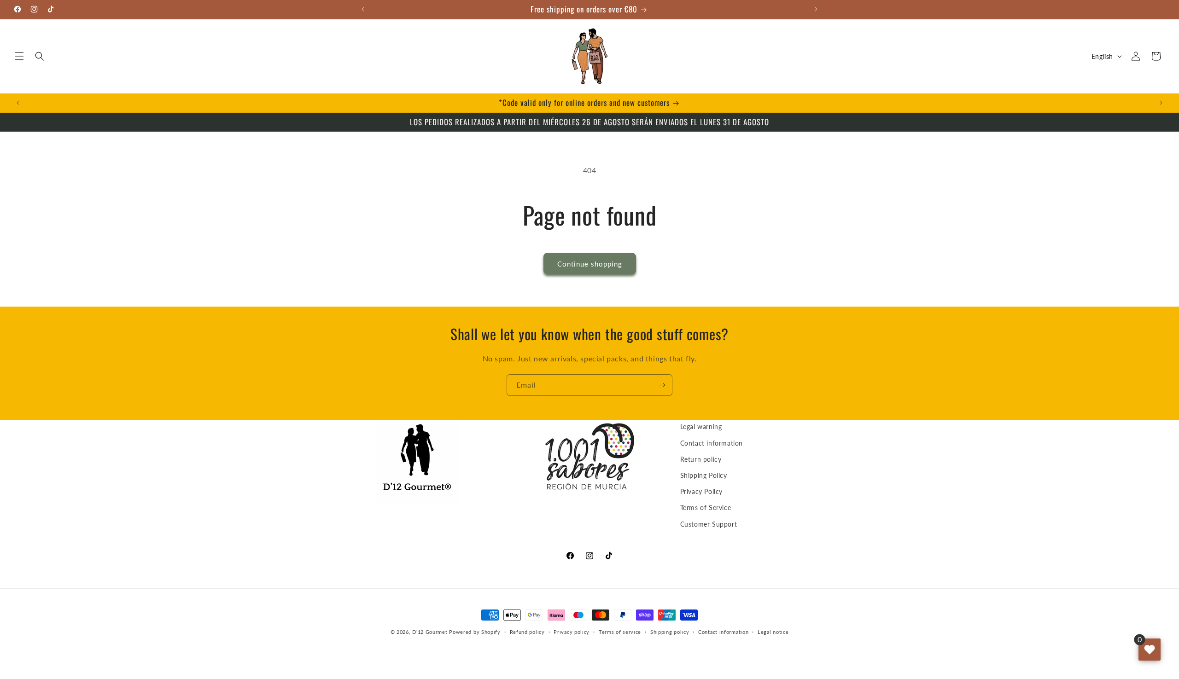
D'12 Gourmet (429, 632)
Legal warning (701, 426)
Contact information (711, 443)
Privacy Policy (701, 491)
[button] (19, 56)
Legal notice (773, 632)
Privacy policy (572, 632)
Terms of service (620, 632)
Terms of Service (705, 507)
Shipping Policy (703, 475)
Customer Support (708, 524)
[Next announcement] (816, 9)
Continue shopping (589, 264)
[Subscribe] (662, 385)
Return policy (701, 459)
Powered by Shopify (475, 632)
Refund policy (527, 632)
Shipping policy (669, 632)
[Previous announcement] (363, 9)
